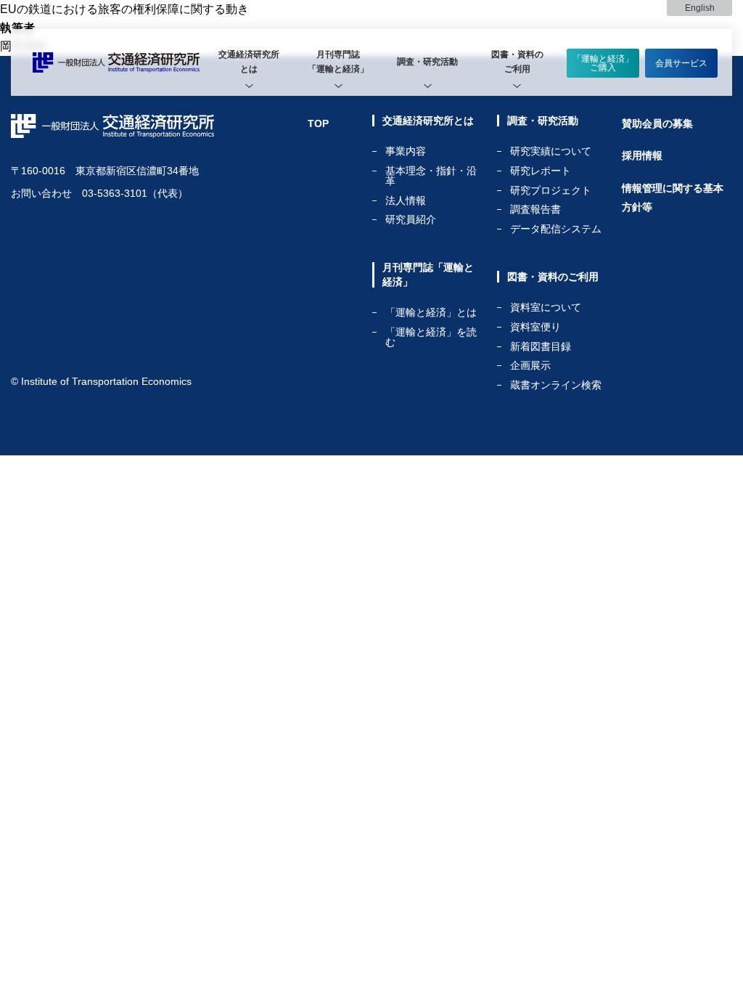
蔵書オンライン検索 (556, 385)
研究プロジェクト (550, 190)
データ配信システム (556, 229)
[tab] (249, 62)
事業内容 (405, 151)
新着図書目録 (540, 346)
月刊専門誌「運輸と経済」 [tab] (338, 61)
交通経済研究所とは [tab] (248, 61)
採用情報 (642, 155)
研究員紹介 (410, 219)
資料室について (545, 307)
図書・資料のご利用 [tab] (517, 61)
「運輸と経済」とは (431, 312)
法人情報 (405, 200)
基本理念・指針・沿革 (431, 176)
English (700, 8)
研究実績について (550, 151)
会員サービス (681, 63)
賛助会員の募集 (657, 123)
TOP (318, 123)
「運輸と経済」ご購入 (602, 63)
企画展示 (530, 365)
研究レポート (540, 171)
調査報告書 (535, 209)
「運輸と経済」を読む (431, 337)
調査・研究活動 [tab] (427, 62)
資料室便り (535, 327)
